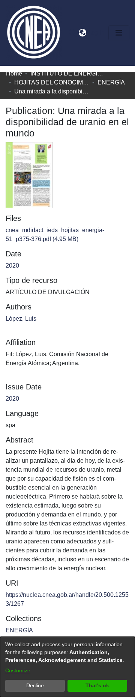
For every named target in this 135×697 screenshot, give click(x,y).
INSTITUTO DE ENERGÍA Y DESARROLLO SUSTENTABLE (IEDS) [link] (67, 73)
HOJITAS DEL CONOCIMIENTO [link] (51, 82)
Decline (35, 685)
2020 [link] (12, 265)
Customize (17, 670)
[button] (72, 32)
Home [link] (14, 73)
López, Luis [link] (21, 318)
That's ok (97, 685)
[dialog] (67, 667)
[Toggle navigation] (118, 32)
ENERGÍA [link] (111, 82)
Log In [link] (96, 33)
